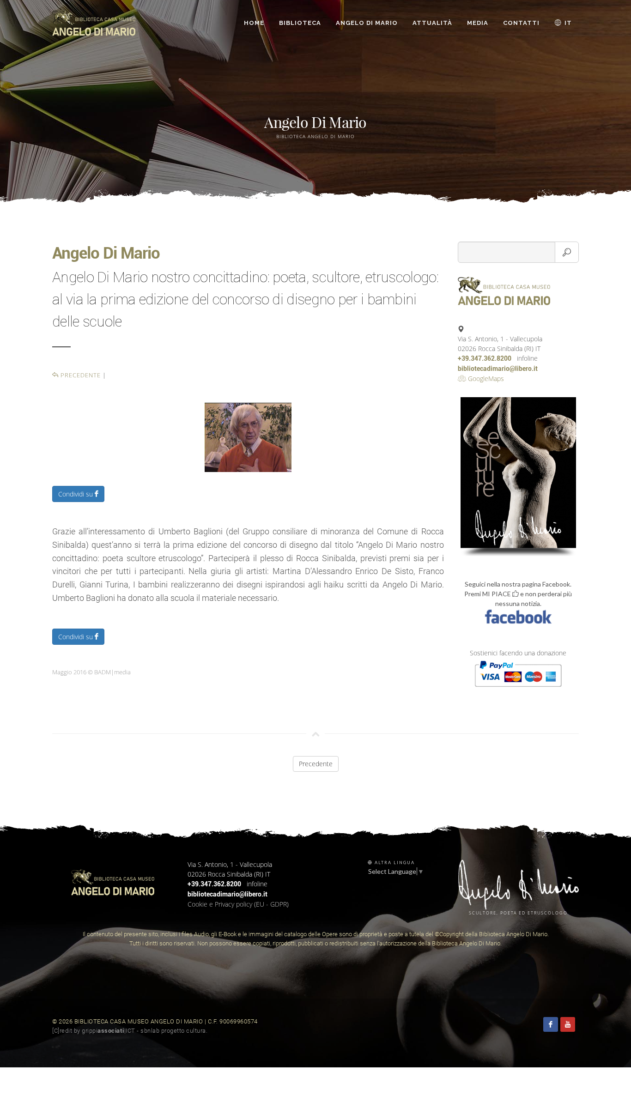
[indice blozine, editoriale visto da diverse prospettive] (210, 1030)
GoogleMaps (485, 378)
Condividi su (76, 494)
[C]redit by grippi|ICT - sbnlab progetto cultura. (129, 1030)
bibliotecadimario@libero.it (498, 368)
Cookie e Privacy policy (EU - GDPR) (238, 904)
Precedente (80, 375)
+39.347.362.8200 (484, 358)
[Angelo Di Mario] (248, 436)
